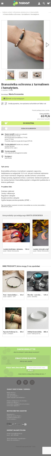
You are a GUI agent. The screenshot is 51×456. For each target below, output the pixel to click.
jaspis (10, 206)
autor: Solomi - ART (9, 297)
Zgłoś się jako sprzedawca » (16, 397)
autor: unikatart (8, 333)
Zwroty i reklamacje (8, 193)
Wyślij (30, 370)
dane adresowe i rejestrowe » (16, 438)
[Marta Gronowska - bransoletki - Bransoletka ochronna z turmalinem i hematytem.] (25, 44)
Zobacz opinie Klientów (25, 358)
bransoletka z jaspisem (11, 205)
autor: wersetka (32, 297)
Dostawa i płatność (7, 191)
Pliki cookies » (11, 419)
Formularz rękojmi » (13, 405)
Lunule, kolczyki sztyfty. (41, 249)
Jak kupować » (11, 394)
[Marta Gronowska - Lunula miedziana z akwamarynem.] (16, 232)
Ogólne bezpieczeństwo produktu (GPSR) (15, 200)
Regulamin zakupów (8, 196)
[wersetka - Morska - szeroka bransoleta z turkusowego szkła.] (37, 281)
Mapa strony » (11, 392)
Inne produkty (7, 215)
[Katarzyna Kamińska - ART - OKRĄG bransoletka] (37, 318)
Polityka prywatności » (14, 417)
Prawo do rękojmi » (13, 402)
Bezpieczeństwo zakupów (10, 198)
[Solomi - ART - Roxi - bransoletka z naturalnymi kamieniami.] (13, 281)
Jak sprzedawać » (12, 396)
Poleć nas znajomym (15, 368)
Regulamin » (11, 414)
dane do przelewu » (13, 440)
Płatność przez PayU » (14, 416)
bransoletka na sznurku (30, 205)
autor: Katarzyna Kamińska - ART (38, 333)
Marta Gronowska (34, 215)
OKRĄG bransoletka (34, 332)
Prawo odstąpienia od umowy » (17, 401)
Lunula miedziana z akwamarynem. (15, 249)
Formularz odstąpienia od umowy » (18, 404)
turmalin (20, 205)
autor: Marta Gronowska (11, 251)
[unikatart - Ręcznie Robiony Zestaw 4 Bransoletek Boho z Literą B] (13, 318)
